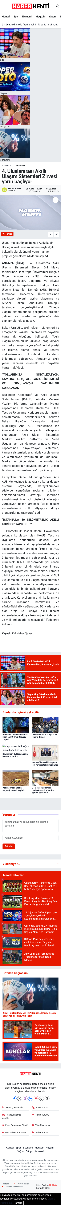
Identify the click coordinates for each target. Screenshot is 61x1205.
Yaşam (53, 16)
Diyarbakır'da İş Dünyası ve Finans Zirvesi (44, 735)
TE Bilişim (53, 1185)
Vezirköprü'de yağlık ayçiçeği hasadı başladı (14, 789)
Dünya (29, 1151)
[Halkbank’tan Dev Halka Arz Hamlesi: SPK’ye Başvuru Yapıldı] (16, 724)
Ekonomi (27, 16)
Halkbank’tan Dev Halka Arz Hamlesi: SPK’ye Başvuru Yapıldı (15, 737)
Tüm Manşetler (42, 1125)
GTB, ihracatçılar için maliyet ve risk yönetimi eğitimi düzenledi (43, 790)
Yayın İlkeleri (23, 1184)
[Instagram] (25, 1098)
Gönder (9, 846)
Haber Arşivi (42, 1132)
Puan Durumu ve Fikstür (17, 1125)
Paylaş (9, 234)
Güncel (6, 16)
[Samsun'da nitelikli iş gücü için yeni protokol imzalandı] (45, 752)
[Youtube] (36, 1098)
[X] (19, 1098)
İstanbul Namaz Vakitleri (11, 1116)
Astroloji (39, 1151)
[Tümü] (57, 863)
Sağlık (20, 1151)
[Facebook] (14, 1098)
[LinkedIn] (30, 1098)
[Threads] (47, 1098)
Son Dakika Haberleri (15, 1132)
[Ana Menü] (3, 6)
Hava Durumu (42, 1107)
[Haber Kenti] (30, 6)
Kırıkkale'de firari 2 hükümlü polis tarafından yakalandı (30, 24)
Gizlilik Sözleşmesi (14, 1186)
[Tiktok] (41, 1098)
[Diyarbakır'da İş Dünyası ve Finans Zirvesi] (45, 724)
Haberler (7, 165)
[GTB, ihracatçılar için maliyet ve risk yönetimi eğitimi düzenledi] (45, 777)
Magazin (40, 16)
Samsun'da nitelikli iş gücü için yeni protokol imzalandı (45, 763)
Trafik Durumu (42, 1114)
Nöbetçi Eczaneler (15, 1107)
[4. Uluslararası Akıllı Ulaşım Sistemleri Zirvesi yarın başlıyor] (30, 212)
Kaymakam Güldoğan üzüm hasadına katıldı (15, 755)
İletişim (6, 1184)
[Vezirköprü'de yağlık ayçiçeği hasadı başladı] (16, 777)
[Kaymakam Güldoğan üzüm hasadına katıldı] (16, 748)
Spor (16, 16)
